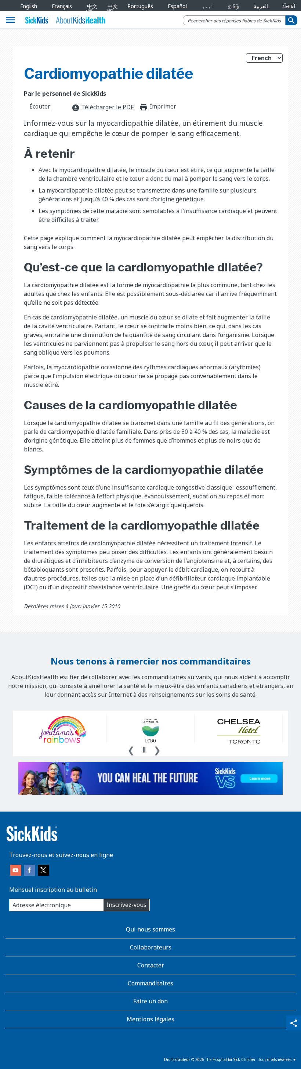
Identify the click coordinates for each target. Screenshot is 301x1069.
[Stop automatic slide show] (143, 749)
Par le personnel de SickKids (65, 93)
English (28, 6)
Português (140, 6)
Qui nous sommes (150, 929)
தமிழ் (233, 6)
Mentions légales (150, 1019)
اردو (207, 6)
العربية (261, 6)
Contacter (150, 965)
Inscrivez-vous (126, 905)
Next (157, 749)
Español (177, 6)
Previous (131, 749)
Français (62, 6)
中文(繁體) (111, 11)
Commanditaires (150, 983)
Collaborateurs (150, 947)
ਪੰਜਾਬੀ (289, 6)
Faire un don (150, 1001)
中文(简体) (90, 11)
